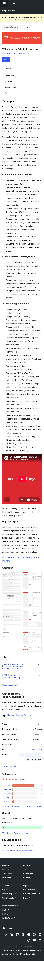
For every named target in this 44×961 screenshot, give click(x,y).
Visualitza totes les (33, 806)
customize (29, 755)
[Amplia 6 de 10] (38, 594)
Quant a (5, 865)
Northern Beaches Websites (18, 53)
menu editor (36, 760)
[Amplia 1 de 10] (18, 575)
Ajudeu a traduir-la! (22, 19)
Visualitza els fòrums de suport (15, 833)
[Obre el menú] (40, 3)
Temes (26, 869)
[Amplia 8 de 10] (38, 625)
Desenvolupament (12, 87)
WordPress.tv (9, 898)
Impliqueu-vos (29, 885)
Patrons (26, 878)
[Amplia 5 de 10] (38, 575)
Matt (5, 910)
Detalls (8, 68)
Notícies (5, 869)
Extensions (28, 873)
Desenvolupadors (9, 894)
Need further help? (10, 685)
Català (10, 929)
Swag (26, 898)
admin (21, 755)
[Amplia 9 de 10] (38, 632)
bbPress (7, 914)
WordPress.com (10, 905)
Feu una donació (31, 894)
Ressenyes (9, 75)
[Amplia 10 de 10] (38, 649)
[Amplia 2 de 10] (18, 595)
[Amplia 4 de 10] (18, 627)
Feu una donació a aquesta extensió (18, 851)
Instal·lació (9, 81)
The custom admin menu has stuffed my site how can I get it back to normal (13, 666)
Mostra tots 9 (37, 749)
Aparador (27, 865)
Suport (7, 93)
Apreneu (5, 885)
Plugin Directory (8, 11)
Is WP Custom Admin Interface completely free (13, 676)
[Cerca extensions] (27, 27)
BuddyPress (8, 918)
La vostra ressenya (10, 806)
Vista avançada (9, 766)
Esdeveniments (29, 889)
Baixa (6, 60)
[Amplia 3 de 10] (18, 611)
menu (28, 760)
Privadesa (6, 878)
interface (37, 755)
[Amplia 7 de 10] (38, 612)
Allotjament (7, 873)
